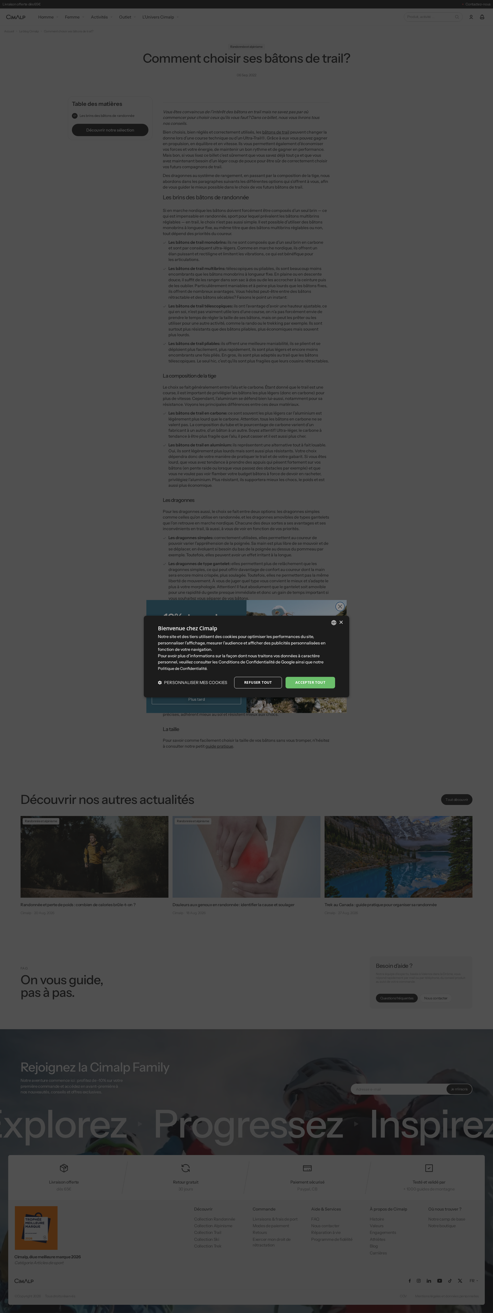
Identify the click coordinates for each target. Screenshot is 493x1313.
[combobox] (333, 622)
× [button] (341, 622)
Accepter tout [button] (310, 682)
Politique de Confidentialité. (182, 668)
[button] (192, 682)
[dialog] (246, 656)
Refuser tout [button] (258, 682)
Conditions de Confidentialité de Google (257, 662)
